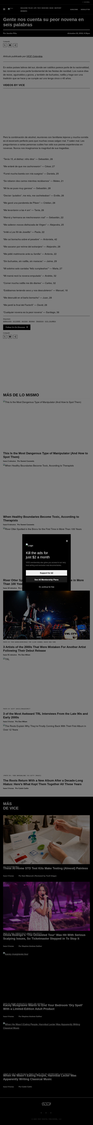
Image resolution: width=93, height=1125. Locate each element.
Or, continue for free (46, 587)
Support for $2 (46, 572)
